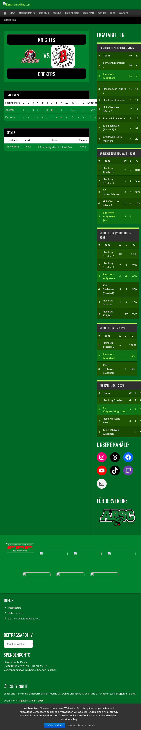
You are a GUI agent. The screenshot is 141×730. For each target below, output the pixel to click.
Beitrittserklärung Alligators (24, 618)
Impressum (14, 607)
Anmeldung (10, 20)
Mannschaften (27, 13)
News (12, 13)
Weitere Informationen (81, 725)
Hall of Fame (72, 13)
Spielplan (44, 13)
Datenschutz (15, 612)
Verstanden (55, 725)
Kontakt (123, 13)
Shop (112, 13)
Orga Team (88, 13)
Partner (101, 13)
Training (57, 13)
